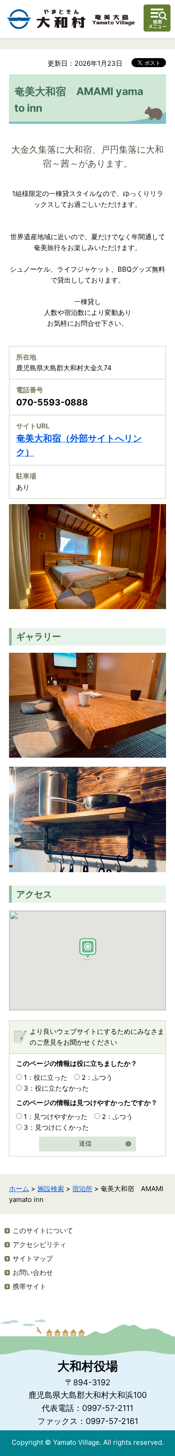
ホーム (19, 1188)
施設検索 (50, 1188)
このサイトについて (43, 1230)
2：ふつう (97, 1077)
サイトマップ (33, 1258)
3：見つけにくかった (56, 1127)
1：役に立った (45, 1077)
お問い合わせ (33, 1272)
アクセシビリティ (39, 1244)
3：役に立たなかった (56, 1088)
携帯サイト (29, 1286)
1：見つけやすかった (56, 1116)
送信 (85, 1143)
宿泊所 (82, 1188)
